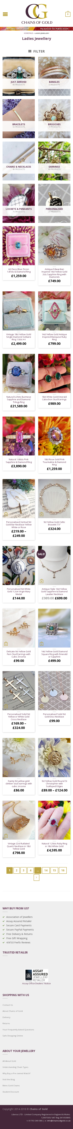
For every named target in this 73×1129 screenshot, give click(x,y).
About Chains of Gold (13, 1011)
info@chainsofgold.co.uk (58, 1120)
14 (45, 870)
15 (54, 870)
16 (62, 870)
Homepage (28, 33)
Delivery (6, 1017)
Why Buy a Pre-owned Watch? (16, 1073)
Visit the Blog (9, 1079)
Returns (6, 1023)
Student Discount (11, 1091)
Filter (38, 51)
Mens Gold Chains (11, 1085)
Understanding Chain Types (15, 1067)
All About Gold (9, 1061)
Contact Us (8, 1005)
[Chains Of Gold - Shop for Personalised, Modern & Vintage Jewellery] (37, 13)
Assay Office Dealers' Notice (36, 983)
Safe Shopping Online (13, 1035)
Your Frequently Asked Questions (18, 1029)
